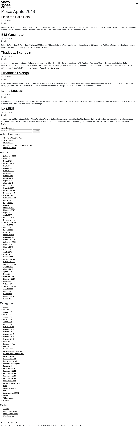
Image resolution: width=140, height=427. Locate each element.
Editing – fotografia (10, 344)
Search (36, 131)
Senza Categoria (9, 388)
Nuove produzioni (10, 361)
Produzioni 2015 (9, 378)
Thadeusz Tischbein (16, 52)
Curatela (6, 341)
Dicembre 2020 (9, 163)
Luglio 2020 (8, 166)
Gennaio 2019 (8, 188)
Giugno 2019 (8, 183)
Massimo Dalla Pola (15, 17)
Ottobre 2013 (8, 284)
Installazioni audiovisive (12, 351)
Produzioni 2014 (9, 376)
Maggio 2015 (8, 249)
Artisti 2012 (7, 314)
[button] (136, 4)
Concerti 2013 (8, 334)
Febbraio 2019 (8, 186)
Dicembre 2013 (9, 279)
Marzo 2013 (7, 294)
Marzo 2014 (7, 274)
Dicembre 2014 (9, 259)
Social (5, 391)
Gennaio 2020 (8, 171)
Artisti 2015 (7, 322)
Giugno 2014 (8, 269)
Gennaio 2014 (8, 277)
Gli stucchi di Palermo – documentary (17, 145)
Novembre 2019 (9, 173)
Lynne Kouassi (12, 91)
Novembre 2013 (9, 281)
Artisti (5, 307)
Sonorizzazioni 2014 (11, 393)
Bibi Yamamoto (12, 35)
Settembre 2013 (9, 286)
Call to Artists (8, 327)
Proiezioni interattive (11, 383)
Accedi (6, 409)
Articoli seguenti (7, 128)
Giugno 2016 (8, 227)
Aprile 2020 (7, 168)
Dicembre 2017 (9, 210)
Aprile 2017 (7, 215)
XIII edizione (8, 140)
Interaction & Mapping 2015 (13, 354)
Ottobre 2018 (8, 195)
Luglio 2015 (7, 245)
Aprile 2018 (7, 205)
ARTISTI (6, 310)
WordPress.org (8, 416)
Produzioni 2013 (9, 373)
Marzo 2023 (7, 161)
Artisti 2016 (7, 324)
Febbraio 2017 (8, 218)
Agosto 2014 (8, 267)
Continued (55, 68)
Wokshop (6, 400)
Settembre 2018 (9, 198)
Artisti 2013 (7, 317)
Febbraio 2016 (8, 235)
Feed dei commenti (10, 414)
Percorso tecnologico (11, 364)
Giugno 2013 (8, 291)
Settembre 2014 (9, 264)
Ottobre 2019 (8, 176)
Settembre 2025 (9, 156)
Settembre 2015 (9, 242)
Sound (5, 396)
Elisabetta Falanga (15, 73)
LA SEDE (7, 109)
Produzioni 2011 (9, 369)
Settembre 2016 (9, 222)
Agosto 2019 (8, 178)
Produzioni (7, 366)
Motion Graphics (9, 359)
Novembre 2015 (9, 240)
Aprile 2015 (7, 252)
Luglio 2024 (8, 159)
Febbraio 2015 (8, 257)
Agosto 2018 (8, 200)
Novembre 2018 (9, 193)
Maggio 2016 (8, 230)
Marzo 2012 (7, 299)
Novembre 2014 (9, 262)
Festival (6, 346)
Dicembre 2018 (9, 190)
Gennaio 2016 (8, 237)
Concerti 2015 (8, 339)
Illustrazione (8, 349)
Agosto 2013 (8, 289)
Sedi (5, 386)
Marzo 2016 (7, 232)
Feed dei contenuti (10, 411)
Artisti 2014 (7, 319)
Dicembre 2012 (9, 296)
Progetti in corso (9, 148)
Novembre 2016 (9, 220)
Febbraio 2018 (8, 208)
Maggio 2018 (8, 203)
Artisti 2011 (7, 312)
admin (6, 23)
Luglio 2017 (7, 213)
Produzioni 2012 (9, 371)
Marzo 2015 (7, 254)
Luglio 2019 (7, 181)
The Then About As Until (12, 138)
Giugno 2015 (8, 247)
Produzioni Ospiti (9, 381)
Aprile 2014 (7, 272)
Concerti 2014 (8, 337)
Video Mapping (8, 398)
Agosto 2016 (8, 225)
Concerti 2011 (8, 329)
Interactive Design (10, 356)
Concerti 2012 (8, 332)
